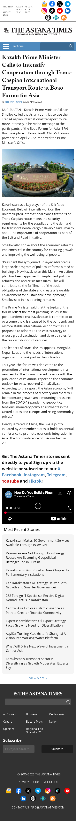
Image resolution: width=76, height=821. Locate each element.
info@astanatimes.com (47, 807)
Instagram (34, 474)
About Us (51, 782)
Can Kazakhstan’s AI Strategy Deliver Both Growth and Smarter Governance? (36, 585)
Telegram (56, 474)
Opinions (8, 728)
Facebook (11, 474)
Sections (17, 46)
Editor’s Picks (34, 721)
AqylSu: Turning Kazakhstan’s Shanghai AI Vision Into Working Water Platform (36, 635)
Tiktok (35, 481)
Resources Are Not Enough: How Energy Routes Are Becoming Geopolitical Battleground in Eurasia (35, 557)
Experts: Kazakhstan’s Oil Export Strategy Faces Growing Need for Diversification (36, 623)
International (13, 101)
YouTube (10, 481)
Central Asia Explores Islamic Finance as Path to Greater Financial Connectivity (35, 610)
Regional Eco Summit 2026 (34, 730)
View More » (38, 678)
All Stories (9, 714)
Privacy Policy (29, 782)
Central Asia (56, 714)
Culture (7, 721)
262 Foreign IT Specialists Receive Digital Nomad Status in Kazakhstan (35, 597)
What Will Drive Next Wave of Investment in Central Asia (37, 648)
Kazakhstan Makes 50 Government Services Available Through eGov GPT (37, 542)
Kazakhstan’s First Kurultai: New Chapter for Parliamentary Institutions (38, 572)
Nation (53, 721)
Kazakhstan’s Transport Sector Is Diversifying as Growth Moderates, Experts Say (37, 663)
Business (31, 714)
